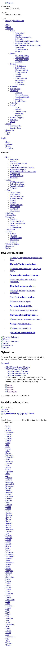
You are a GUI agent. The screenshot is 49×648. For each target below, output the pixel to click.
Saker (7, 134)
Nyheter (8, 124)
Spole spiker (19, 39)
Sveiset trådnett (20, 66)
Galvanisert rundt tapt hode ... (24, 315)
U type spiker (19, 47)
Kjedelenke (14, 120)
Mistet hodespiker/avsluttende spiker (28, 45)
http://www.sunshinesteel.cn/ (18, 373)
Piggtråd (18, 74)
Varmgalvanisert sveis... (21, 324)
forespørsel (5, 363)
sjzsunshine (5, 411)
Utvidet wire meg (21, 78)
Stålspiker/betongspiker (23, 37)
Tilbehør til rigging (16, 118)
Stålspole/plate (15, 89)
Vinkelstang (19, 113)
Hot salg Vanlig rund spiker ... (24, 264)
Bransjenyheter (15, 128)
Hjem (7, 25)
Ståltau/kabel (14, 103)
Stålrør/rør (13, 87)
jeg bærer (18, 109)
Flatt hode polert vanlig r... (22, 286)
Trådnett (13, 64)
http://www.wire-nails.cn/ (17, 375)
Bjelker (12, 122)
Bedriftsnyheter (15, 126)
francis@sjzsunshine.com (14, 21)
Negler (12, 31)
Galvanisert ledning (22, 58)
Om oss (8, 27)
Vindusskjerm (19, 80)
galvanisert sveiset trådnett (22, 332)
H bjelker (18, 115)
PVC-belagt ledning (22, 56)
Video (7, 132)
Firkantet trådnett (21, 72)
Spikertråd (18, 62)
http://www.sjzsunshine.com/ (18, 371)
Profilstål (13, 105)
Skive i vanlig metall (22, 97)
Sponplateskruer (20, 101)
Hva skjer (4, 409)
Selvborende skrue (21, 95)
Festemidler (14, 91)
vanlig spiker (14, 159)
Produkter (9, 29)
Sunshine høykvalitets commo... (25, 275)
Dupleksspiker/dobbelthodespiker (27, 41)
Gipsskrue (18, 93)
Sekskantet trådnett (21, 70)
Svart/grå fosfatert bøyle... (22, 297)
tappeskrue (18, 99)
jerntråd (12, 54)
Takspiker (18, 35)
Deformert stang (20, 111)
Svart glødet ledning (22, 60)
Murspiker (18, 51)
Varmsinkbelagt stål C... (21, 306)
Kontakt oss (9, 130)
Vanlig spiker (19, 33)
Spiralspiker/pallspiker (23, 43)
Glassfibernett (19, 84)
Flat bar (17, 107)
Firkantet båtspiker (21, 49)
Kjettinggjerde (20, 68)
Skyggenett (19, 82)
